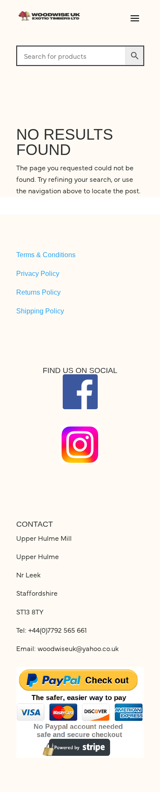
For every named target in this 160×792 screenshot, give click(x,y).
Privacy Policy (37, 273)
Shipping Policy (40, 311)
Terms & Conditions (46, 254)
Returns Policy (38, 292)
